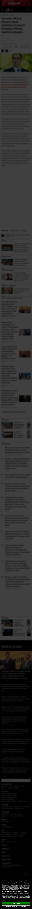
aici (10, 885)
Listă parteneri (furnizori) (6, 900)
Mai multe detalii (19, 878)
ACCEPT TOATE (16, 903)
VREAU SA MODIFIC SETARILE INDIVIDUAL (16, 906)
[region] (16, 888)
